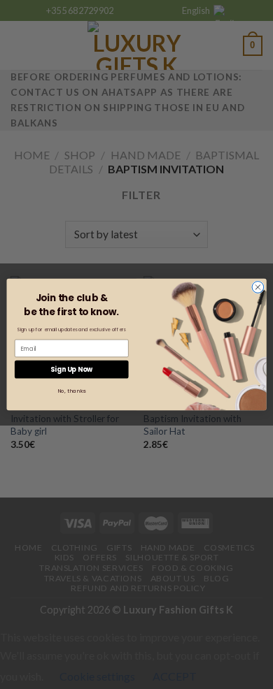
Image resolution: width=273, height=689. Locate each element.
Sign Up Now (71, 369)
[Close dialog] (258, 287)
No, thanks (71, 391)
